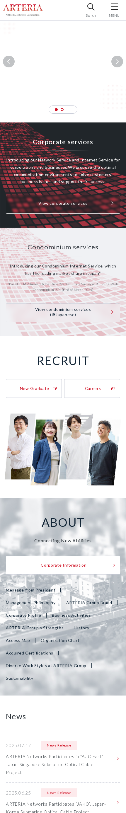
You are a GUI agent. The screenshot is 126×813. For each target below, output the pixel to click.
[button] (56, 109)
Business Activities (71, 615)
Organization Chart (60, 640)
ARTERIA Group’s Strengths (35, 627)
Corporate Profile (23, 615)
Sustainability (19, 678)
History (81, 627)
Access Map (18, 640)
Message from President (30, 589)
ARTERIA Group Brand (89, 602)
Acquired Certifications (29, 652)
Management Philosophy (31, 602)
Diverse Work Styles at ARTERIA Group (46, 665)
